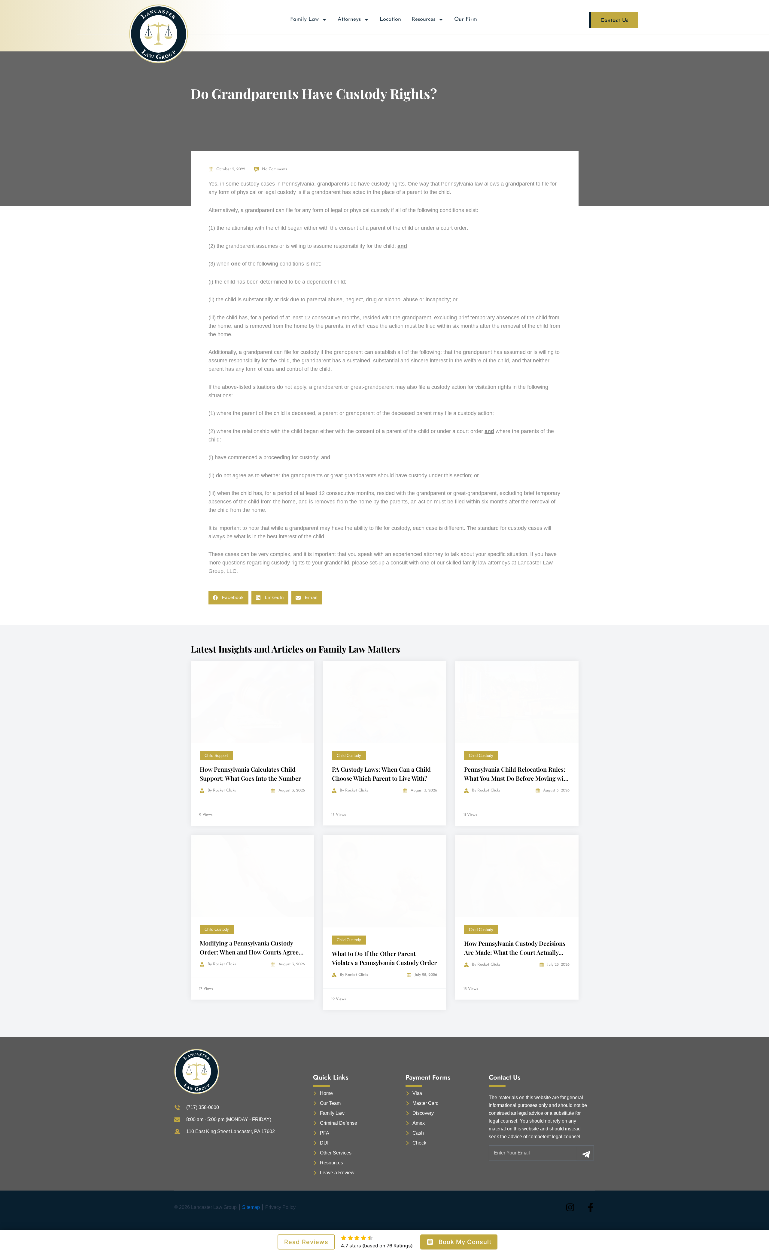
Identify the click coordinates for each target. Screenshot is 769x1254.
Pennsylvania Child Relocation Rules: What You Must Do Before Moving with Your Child (516, 778)
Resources (423, 19)
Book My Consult (465, 1242)
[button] (228, 597)
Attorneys (349, 19)
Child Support (216, 755)
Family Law (304, 19)
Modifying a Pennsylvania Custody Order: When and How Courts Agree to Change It (249, 952)
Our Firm (465, 19)
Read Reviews (306, 1242)
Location (390, 19)
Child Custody (349, 755)
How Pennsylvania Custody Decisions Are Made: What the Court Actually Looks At (514, 952)
